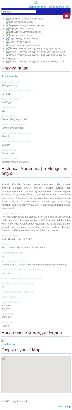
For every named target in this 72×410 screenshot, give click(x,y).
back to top (65, 406)
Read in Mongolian (9, 76)
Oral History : (9, 343)
